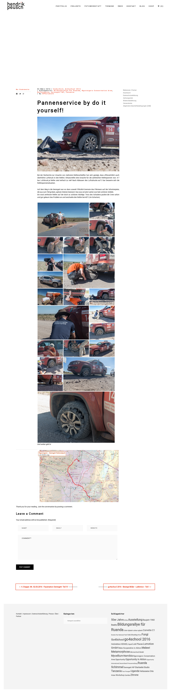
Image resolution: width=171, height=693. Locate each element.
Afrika (126, 620)
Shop (151, 6)
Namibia (128, 655)
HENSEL (124, 644)
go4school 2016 (73, 89)
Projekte (76, 6)
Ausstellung (135, 619)
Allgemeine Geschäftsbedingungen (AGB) (137, 106)
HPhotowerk (48, 94)
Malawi (146, 647)
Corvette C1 (149, 630)
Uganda (135, 671)
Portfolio (61, 6)
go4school (58, 89)
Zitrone (134, 674)
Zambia (127, 675)
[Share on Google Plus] (24, 94)
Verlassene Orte (146, 671)
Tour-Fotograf (126, 671)
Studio (146, 667)
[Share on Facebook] (17, 94)
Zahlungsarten (128, 98)
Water (113, 675)
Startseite (139, 667)
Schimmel (117, 667)
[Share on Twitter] (20, 94)
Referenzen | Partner (130, 90)
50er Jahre (117, 619)
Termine (109, 6)
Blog (142, 6)
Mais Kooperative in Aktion (130, 648)
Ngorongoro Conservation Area (97, 90)
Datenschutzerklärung (130, 95)
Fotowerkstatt (93, 6)
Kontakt (131, 6)
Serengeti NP (57, 92)
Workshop (120, 675)
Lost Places (137, 644)
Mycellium (117, 655)
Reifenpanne (43, 92)
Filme (139, 635)
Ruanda (142, 662)
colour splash (138, 630)
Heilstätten (115, 644)
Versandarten (127, 103)
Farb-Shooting (132, 635)
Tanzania (70, 92)
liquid (130, 644)
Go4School (117, 639)
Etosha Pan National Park (119, 635)
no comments (23, 89)
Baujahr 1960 (149, 620)
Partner (18, 616)
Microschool (134, 652)
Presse (51, 614)
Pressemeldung (132, 663)
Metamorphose (120, 651)
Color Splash (128, 630)
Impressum (127, 93)
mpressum (27, 614)
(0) (161, 6)
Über (120, 6)
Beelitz (114, 625)
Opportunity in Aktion (135, 659)
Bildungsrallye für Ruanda (67, 90)
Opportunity (120, 659)
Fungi (145, 634)
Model (141, 652)
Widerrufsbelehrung (129, 101)
